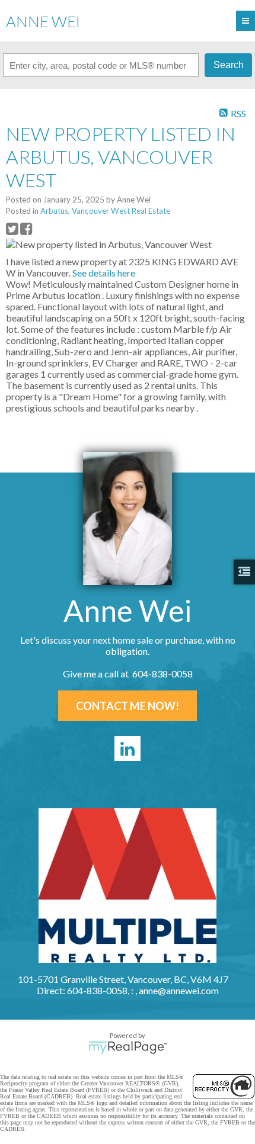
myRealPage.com (128, 1047)
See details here (103, 272)
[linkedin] (127, 748)
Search (228, 65)
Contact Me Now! (127, 705)
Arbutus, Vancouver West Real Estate (105, 211)
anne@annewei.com (179, 990)
